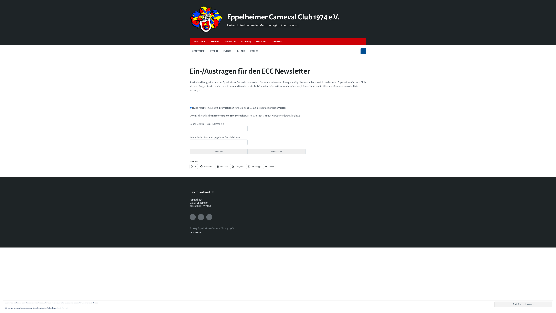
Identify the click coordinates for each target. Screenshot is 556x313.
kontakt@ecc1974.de (200, 206)
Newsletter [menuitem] (261, 41)
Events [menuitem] (227, 51)
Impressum (195, 232)
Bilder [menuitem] (241, 51)
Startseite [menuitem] (198, 51)
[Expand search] (363, 51)
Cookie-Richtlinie (62, 308)
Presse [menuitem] (254, 51)
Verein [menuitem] (214, 51)
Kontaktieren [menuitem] (200, 41)
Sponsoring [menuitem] (246, 41)
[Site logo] (206, 32)
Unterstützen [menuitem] (230, 41)
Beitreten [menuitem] (215, 41)
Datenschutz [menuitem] (276, 41)
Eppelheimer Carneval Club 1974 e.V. (283, 17)
